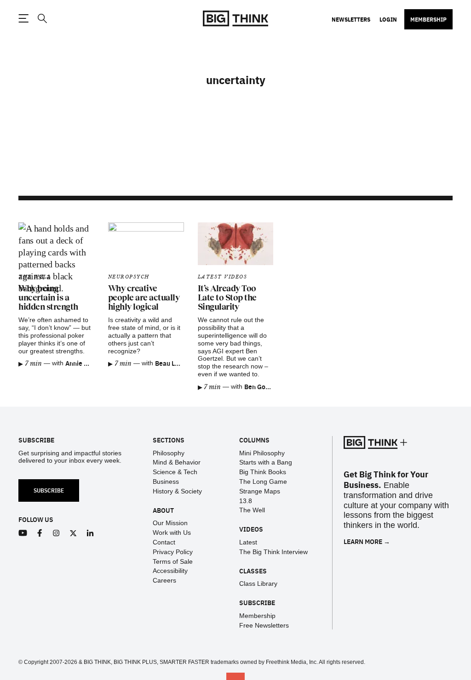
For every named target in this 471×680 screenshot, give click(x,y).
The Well (252, 510)
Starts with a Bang (265, 462)
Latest (248, 542)
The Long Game (263, 481)
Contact (164, 542)
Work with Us (172, 532)
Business (166, 481)
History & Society (177, 491)
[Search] (42, 18)
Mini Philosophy (262, 453)
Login (388, 19)
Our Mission (170, 523)
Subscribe (49, 490)
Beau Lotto (171, 363)
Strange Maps (259, 491)
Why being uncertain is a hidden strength (48, 298)
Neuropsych (128, 277)
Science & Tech (175, 472)
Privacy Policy (173, 551)
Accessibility (170, 570)
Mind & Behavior (177, 462)
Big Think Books (262, 472)
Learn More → (367, 541)
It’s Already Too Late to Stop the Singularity (227, 298)
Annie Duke (82, 363)
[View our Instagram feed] (56, 533)
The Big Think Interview (273, 551)
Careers (164, 580)
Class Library (258, 583)
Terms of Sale (173, 561)
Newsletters (351, 19)
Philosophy (168, 453)
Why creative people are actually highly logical (144, 298)
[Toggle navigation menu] (23, 18)
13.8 (245, 500)
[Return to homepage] (235, 19)
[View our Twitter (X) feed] (73, 533)
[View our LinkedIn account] (90, 533)
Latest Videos (222, 277)
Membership (428, 19)
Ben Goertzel (263, 386)
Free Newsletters (264, 625)
